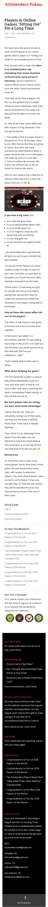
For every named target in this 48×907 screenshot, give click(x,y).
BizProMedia (24, 902)
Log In (8, 509)
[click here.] (15, 649)
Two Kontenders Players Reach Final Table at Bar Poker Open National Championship (23, 554)
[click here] (31, 686)
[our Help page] (17, 744)
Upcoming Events (13, 519)
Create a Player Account (16, 514)
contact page (34, 829)
